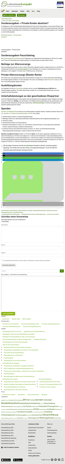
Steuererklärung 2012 (7, 212)
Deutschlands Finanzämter (36, 427)
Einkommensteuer (7, 406)
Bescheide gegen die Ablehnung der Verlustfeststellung (19, 376)
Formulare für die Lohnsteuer (10, 324)
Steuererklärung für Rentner (10, 379)
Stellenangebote (51, 433)
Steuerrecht (20, 418)
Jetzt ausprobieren (8, 313)
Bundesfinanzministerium (29, 403)
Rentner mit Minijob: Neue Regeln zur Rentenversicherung (20, 384)
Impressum (31, 440)
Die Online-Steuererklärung (14, 6)
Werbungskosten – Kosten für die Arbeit (47, 214)
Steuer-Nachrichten (6, 19)
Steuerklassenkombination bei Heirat (49, 381)
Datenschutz (32, 445)
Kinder (36, 409)
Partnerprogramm (52, 430)
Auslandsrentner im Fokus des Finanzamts (16, 389)
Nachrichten (5, 319)
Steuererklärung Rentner (8, 443)
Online (34, 412)
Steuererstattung (18, 212)
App (2, 11)
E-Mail (3, 253)
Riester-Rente (51, 79)
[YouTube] (62, 459)
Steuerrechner (32, 430)
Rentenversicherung (39, 412)
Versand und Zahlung (34, 453)
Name (3, 245)
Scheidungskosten (8, 415)
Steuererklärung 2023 (7, 433)
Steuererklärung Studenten (8, 438)
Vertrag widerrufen (33, 456)
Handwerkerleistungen (11, 409)
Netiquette (44, 394)
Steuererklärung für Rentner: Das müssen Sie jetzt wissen (20, 381)
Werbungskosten (46, 418)
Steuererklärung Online (8, 424)
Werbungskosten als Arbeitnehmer (13, 355)
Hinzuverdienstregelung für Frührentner (15, 387)
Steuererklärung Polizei (7, 441)
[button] (3, 153)
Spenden (30, 210)
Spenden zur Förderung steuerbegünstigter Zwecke (18, 113)
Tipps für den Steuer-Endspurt (10, 344)
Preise (22, 11)
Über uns (49, 424)
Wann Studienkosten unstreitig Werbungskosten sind (18, 368)
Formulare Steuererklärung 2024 (51, 324)
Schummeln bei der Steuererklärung (14, 352)
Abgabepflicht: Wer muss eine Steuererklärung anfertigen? (18, 334)
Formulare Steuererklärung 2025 (30, 324)
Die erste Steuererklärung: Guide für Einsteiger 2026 (16, 339)
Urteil (37, 418)
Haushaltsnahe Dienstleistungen (25, 409)
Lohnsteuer (29, 145)
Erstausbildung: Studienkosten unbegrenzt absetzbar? (19, 366)
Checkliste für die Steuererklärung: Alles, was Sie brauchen (18, 337)
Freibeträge (3, 409)
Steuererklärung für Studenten (10, 363)
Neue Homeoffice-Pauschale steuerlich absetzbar (17, 347)
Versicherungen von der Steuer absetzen (15, 360)
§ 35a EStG (58, 418)
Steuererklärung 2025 (7, 427)
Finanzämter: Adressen (8, 394)
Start (7, 11)
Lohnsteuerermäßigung (44, 379)
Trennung (31, 418)
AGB (29, 442)
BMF (37, 400)
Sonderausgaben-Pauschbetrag (12, 58)
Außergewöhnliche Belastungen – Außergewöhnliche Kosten (18, 214)
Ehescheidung (49, 403)
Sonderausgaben (23, 69)
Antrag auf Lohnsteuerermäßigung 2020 (50, 384)
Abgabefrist (3, 400)
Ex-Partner (28, 406)
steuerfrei (11, 418)
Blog (33, 11)
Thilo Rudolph (15, 20)
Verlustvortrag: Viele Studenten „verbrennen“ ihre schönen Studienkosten (24, 371)
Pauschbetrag (13, 210)
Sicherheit (15, 11)
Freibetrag (60, 406)
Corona (42, 403)
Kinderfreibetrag (43, 409)
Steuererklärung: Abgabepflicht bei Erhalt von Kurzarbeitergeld (21, 350)
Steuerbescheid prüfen (40, 339)
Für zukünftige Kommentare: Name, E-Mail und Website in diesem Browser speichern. (26, 260)
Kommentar (4, 225)
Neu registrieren (10, 15)
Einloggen (22, 15)
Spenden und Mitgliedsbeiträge (10, 111)
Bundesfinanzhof (9, 403)
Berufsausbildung (19, 88)
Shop (38, 11)
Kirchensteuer (5, 210)
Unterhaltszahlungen (39, 103)
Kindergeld (51, 409)
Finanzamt (43, 406)
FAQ (28, 11)
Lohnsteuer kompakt (24, 412)
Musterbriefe (21, 394)
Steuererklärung (50, 414)
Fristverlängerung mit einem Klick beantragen (15, 342)
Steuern (14, 418)
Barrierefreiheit (32, 448)
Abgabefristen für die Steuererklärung (34, 331)
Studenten (25, 418)
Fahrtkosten (35, 406)
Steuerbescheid (36, 415)
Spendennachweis (52, 210)
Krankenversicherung (6, 412)
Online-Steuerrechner (33, 394)
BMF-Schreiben (27, 319)
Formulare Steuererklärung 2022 (32, 326)
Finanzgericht (53, 406)
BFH (25, 400)
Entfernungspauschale (18, 406)
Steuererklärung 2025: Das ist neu (11, 331)
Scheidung (48, 412)
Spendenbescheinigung (39, 210)
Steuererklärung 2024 (7, 430)
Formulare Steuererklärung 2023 (11, 326)
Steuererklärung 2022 (7, 435)
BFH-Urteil (31, 400)
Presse (49, 427)
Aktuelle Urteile (16, 319)
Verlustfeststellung (9, 374)
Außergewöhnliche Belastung (15, 400)
